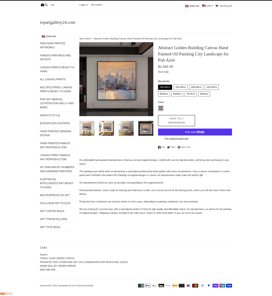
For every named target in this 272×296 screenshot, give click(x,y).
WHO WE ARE (48, 269)
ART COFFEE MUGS (52, 211)
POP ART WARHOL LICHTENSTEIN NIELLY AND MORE (57, 103)
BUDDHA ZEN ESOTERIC (55, 123)
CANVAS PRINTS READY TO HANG (57, 69)
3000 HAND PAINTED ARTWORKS (52, 45)
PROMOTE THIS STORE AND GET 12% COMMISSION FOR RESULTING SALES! (84, 262)
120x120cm (212, 86)
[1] (161, 108)
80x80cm (177, 93)
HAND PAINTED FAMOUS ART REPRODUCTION (55, 145)
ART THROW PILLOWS (53, 219)
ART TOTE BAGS (50, 227)
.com (57, 22)
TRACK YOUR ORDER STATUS (57, 258)
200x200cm (165, 86)
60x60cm (204, 93)
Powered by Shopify (84, 286)
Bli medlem (96, 5)
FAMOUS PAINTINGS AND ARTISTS (55, 57)
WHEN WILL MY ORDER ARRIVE (58, 266)
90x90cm (164, 93)
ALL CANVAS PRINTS (53, 79)
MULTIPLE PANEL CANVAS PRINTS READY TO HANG (56, 89)
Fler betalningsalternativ (177, 138)
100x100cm (196, 86)
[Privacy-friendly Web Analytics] (6, 294)
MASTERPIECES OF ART (55, 195)
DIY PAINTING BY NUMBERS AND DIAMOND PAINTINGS (57, 169)
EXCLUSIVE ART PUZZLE (55, 203)
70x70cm (190, 93)
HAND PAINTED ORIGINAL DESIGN (55, 133)
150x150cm (181, 86)
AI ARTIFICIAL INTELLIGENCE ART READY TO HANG (57, 183)
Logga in (83, 5)
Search (43, 254)
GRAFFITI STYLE (50, 115)
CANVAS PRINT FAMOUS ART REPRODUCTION (55, 157)
